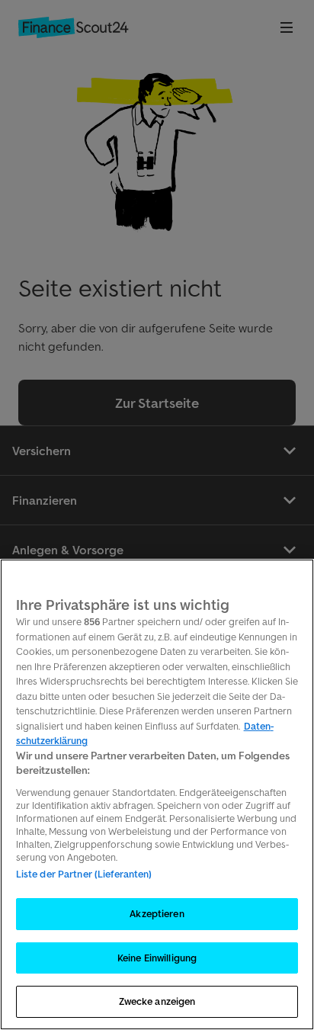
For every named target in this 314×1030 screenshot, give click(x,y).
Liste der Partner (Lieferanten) (84, 874)
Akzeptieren (157, 913)
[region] (157, 794)
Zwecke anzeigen (157, 1001)
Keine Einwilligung (157, 957)
